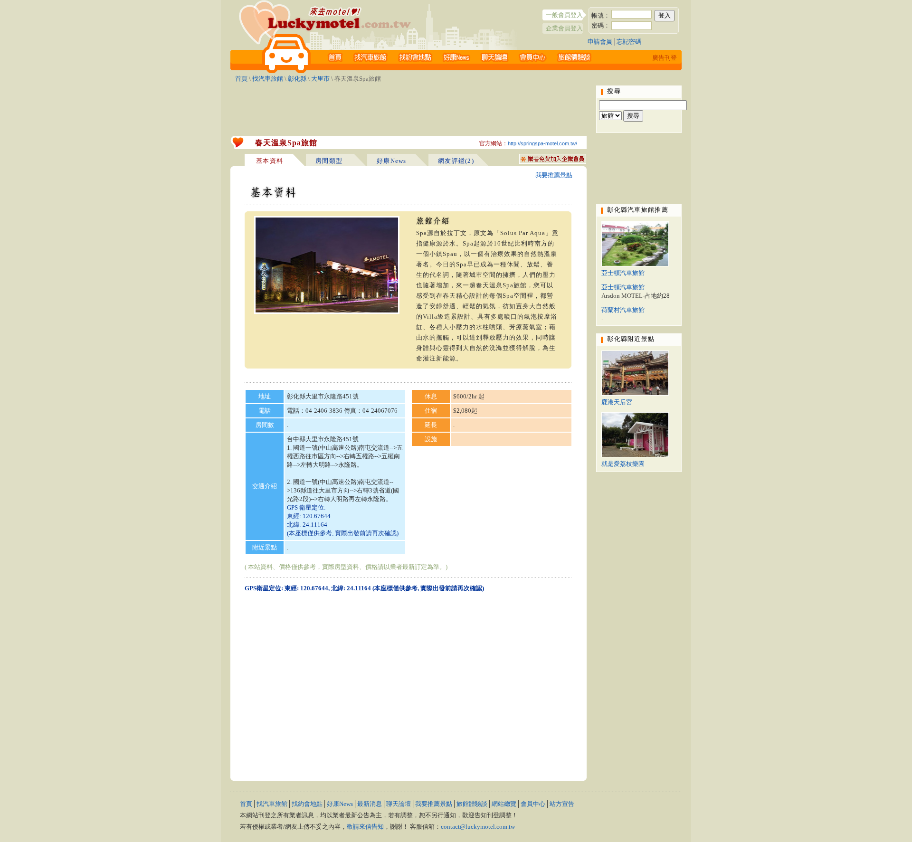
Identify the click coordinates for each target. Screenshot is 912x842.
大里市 (320, 78)
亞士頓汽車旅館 (623, 272)
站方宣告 (562, 803)
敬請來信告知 (365, 826)
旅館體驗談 (471, 803)
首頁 (241, 78)
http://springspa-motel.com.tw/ (542, 143)
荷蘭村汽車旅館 (623, 309)
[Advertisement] (408, 106)
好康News (340, 803)
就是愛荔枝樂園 (623, 463)
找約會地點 (307, 803)
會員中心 (533, 803)
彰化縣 (297, 78)
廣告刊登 (664, 57)
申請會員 (600, 41)
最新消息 (369, 803)
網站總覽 (504, 803)
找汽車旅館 (267, 78)
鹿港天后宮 (616, 402)
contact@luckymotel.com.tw (478, 826)
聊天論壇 (398, 803)
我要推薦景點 (553, 175)
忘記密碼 (629, 41)
